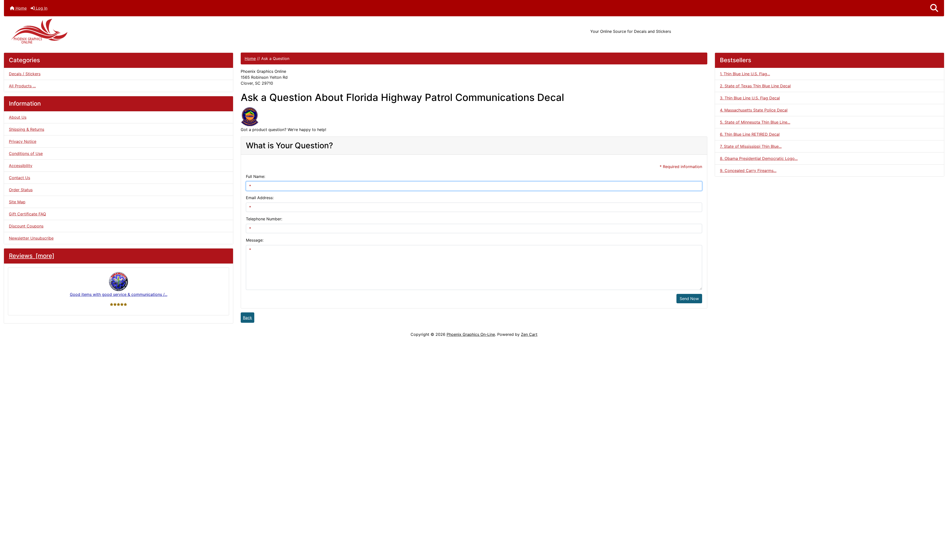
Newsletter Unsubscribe (31, 238)
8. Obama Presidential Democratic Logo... (759, 158)
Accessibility (20, 165)
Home (20, 8)
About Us (17, 117)
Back (247, 317)
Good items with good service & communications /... (118, 294)
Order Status (21, 189)
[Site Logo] (161, 31)
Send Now (689, 298)
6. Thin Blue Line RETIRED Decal (750, 134)
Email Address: (260, 197)
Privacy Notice (22, 141)
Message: (254, 240)
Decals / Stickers (24, 73)
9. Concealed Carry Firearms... (748, 170)
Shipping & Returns (26, 129)
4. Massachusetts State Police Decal (754, 110)
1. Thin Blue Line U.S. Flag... (745, 73)
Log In (41, 8)
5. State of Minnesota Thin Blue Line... (755, 122)
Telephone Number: (264, 218)
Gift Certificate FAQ (27, 213)
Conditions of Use (26, 153)
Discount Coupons (26, 226)
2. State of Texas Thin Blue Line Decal (755, 85)
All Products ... (22, 85)
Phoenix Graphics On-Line (471, 334)
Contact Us (19, 177)
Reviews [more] (31, 255)
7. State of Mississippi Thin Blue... (751, 146)
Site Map (17, 201)
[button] (934, 8)
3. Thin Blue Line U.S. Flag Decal (750, 97)
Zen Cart (529, 334)
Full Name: (255, 176)
